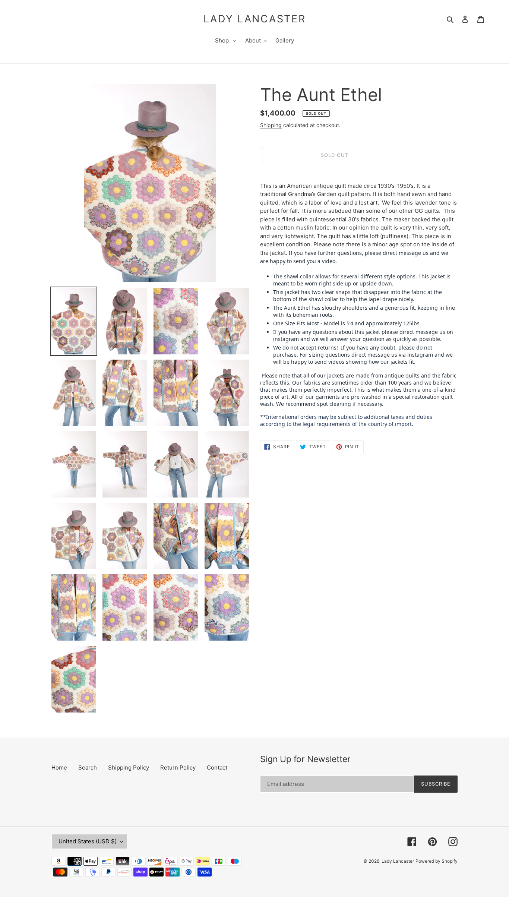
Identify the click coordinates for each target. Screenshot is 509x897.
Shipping (271, 125)
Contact (217, 767)
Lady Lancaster (254, 19)
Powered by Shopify (436, 861)
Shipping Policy (128, 767)
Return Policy (178, 767)
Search (87, 767)
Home (59, 767)
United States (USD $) (88, 841)
